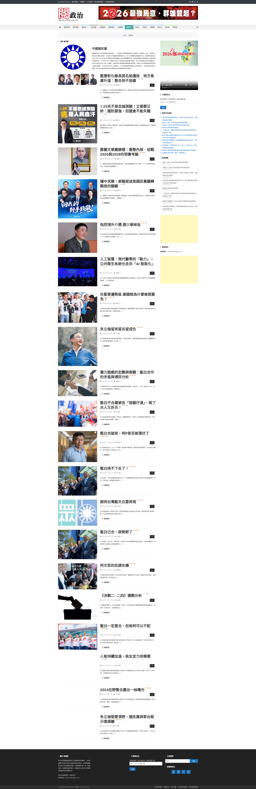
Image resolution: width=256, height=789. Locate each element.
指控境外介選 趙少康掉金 (123, 225)
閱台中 (160, 27)
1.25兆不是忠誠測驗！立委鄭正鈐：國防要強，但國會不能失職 (125, 109)
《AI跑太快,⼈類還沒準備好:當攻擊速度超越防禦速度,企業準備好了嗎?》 (179, 194)
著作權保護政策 (99, 2)
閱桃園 (152, 27)
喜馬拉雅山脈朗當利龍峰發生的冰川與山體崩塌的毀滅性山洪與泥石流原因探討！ (179, 181)
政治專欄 (93, 27)
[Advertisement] (179, 229)
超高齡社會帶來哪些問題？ (170, 127)
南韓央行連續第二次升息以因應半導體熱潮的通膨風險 (179, 201)
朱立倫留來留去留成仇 (121, 329)
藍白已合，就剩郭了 (119, 532)
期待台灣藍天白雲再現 (121, 502)
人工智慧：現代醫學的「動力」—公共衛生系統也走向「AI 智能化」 (127, 262)
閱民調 (84, 27)
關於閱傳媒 (75, 2)
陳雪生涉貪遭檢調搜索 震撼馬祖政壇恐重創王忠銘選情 (179, 150)
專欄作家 (82, 2)
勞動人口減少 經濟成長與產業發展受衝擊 (175, 122)
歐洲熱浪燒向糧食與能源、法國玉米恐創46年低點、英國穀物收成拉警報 (180, 174)
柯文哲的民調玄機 (118, 565)
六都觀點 (120, 27)
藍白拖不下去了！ (118, 468)
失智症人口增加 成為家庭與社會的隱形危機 (175, 125)
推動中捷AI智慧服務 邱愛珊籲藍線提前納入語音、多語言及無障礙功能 (179, 207)
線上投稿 (90, 2)
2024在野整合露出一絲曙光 (125, 690)
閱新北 (145, 27)
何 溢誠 (118, 229)
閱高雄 (175, 27)
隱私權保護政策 (110, 2)
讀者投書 (67, 27)
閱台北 (137, 27)
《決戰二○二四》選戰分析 (124, 596)
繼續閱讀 (106, 97)
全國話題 (102, 27)
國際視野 (111, 27)
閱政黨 (128, 27)
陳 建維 (118, 600)
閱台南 (167, 27)
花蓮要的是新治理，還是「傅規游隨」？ (174, 153)
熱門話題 (75, 27)
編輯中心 (118, 85)
